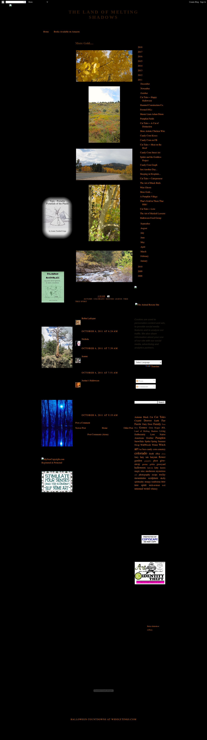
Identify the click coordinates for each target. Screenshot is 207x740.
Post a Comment (82, 422)
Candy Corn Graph (148, 164)
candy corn (152, 449)
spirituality (139, 481)
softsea (149, 629)
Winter (155, 444)
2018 (140, 47)
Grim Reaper (154, 427)
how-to (150, 467)
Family (157, 424)
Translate (155, 366)
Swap (137, 444)
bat (140, 449)
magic (137, 470)
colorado (99, 299)
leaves (118, 299)
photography (144, 474)
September (146, 223)
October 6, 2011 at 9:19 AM (100, 415)
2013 (140, 70)
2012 (140, 74)
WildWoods (145, 444)
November (145, 88)
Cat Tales (159, 417)
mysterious (160, 470)
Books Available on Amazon (67, 31)
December (145, 83)
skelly (162, 478)
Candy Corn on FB (148, 139)
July (143, 232)
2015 (140, 61)
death (151, 453)
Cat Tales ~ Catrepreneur (151, 178)
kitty (156, 467)
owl (135, 474)
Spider (148, 441)
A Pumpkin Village (148, 196)
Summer (161, 441)
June (143, 237)
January (144, 260)
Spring (154, 441)
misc (143, 470)
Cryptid (137, 420)
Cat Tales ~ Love (147, 208)
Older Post (128, 427)
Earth (156, 420)
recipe (154, 474)
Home (46, 31)
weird (147, 488)
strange (147, 481)
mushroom (150, 470)
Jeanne (85, 356)
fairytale (153, 457)
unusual (138, 488)
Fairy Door (147, 424)
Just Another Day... (148, 169)
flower (162, 457)
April (143, 246)
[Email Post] (108, 296)
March (144, 251)
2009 (140, 271)
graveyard (161, 464)
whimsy (154, 488)
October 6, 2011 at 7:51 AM (100, 372)
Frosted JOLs (146, 109)
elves (163, 453)
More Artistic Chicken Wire (152, 130)
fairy (136, 457)
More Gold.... (84, 43)
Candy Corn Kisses (148, 135)
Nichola (85, 338)
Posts (140, 380)
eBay (157, 453)
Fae (163, 420)
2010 (140, 266)
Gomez (143, 427)
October (144, 93)
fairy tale (144, 457)
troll (163, 485)
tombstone (156, 481)
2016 (140, 56)
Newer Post (80, 427)
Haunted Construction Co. (151, 105)
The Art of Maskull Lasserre (152, 213)
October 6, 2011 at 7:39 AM (100, 348)
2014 (140, 65)
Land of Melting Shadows (146, 431)
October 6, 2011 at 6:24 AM (100, 331)
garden (138, 460)
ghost (155, 460)
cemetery (161, 449)
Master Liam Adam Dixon (151, 114)
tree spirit (81, 302)
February (145, 256)
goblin (152, 464)
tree (125, 299)
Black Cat (148, 416)
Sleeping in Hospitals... (150, 173)
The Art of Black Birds (150, 182)
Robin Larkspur (89, 318)
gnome (145, 464)
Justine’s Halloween (90, 380)
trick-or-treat (154, 485)
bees (144, 449)
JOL (163, 427)
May (143, 242)
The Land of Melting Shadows (104, 14)
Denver (110, 299)
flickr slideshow (153, 626)
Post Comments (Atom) (97, 434)
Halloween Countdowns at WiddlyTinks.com (103, 719)
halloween (140, 467)
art (136, 448)
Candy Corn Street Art (150, 152)
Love (152, 434)
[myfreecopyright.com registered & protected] (57, 462)
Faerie (137, 424)
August (144, 228)
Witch (162, 444)
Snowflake (139, 441)
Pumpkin (160, 437)
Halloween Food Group (150, 217)
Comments (143, 386)
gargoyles (147, 460)
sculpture (153, 478)
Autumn (88, 299)
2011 (140, 79)
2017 (140, 51)
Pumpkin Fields (147, 118)
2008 (140, 275)
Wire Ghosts (145, 187)
